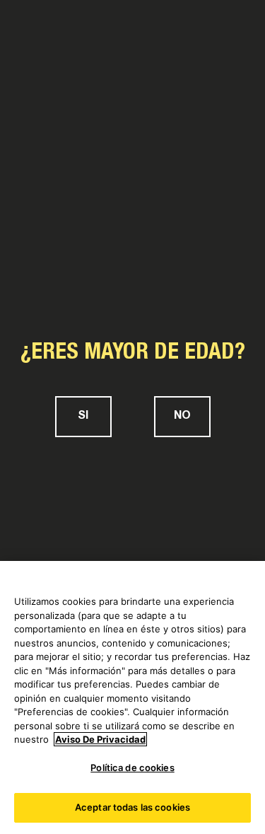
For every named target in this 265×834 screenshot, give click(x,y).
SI (83, 416)
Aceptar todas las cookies (132, 807)
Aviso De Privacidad (100, 739)
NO (182, 416)
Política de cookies (132, 767)
